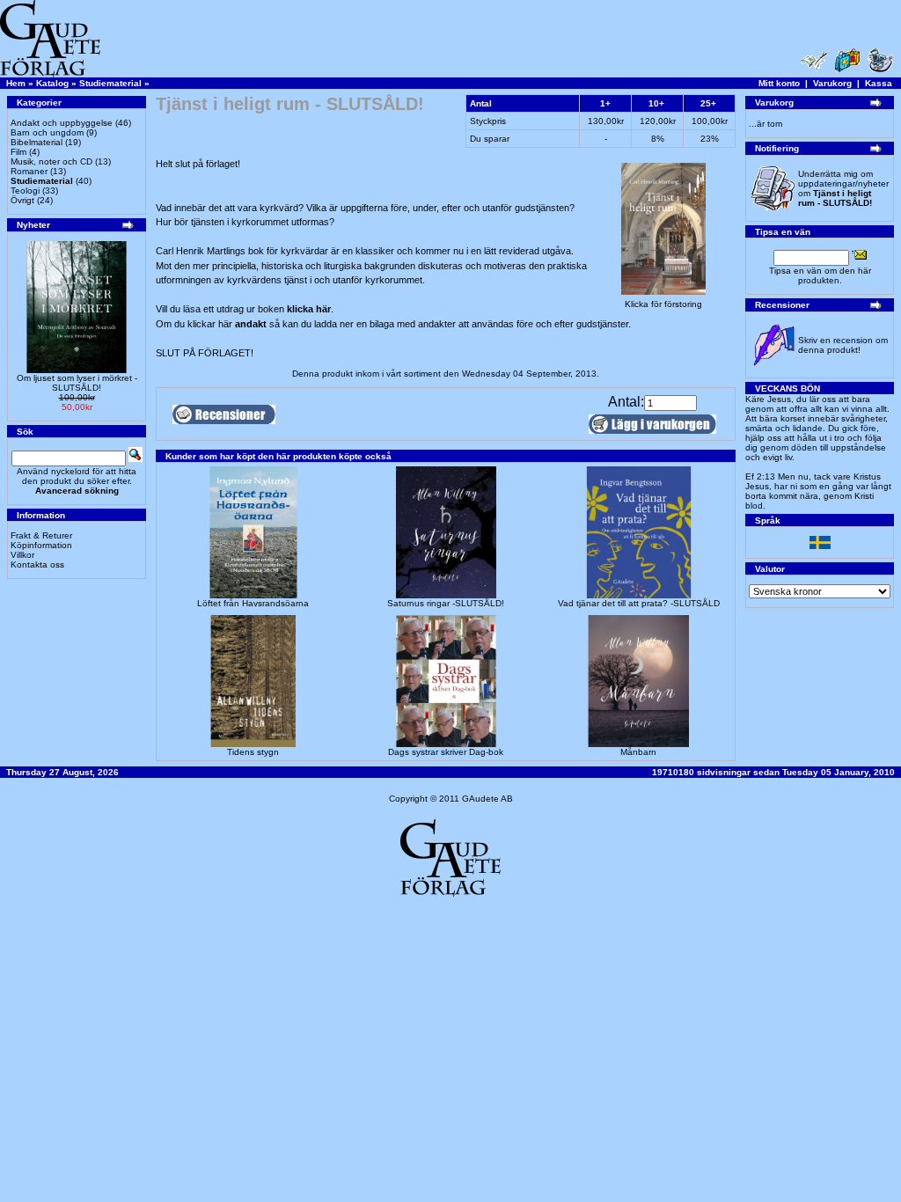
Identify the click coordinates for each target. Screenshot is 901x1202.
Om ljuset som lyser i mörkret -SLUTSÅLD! (77, 382)
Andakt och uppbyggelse (62, 123)
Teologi (25, 190)
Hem (16, 83)
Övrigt (22, 200)
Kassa (878, 83)
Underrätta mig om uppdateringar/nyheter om (843, 188)
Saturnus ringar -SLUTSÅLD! (445, 603)
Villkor (22, 555)
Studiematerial (110, 83)
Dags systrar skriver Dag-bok (445, 752)
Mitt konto (779, 83)
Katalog (52, 83)
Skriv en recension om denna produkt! (843, 345)
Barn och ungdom (47, 132)
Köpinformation (41, 545)
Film (18, 152)
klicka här (309, 309)
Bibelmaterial (36, 142)
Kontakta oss (37, 564)
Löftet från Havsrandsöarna (253, 603)
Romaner (29, 171)
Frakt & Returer (41, 535)
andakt (252, 324)
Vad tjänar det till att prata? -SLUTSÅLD (639, 603)
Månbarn (638, 752)
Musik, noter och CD (51, 161)
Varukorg (832, 83)
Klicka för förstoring (663, 304)
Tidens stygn (253, 752)
